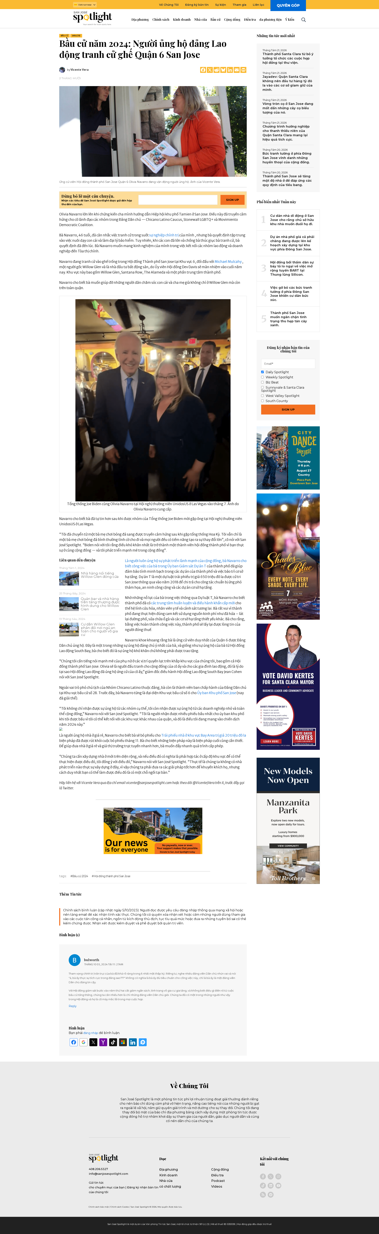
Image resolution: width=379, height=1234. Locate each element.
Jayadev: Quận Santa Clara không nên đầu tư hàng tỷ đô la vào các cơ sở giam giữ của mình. (287, 83)
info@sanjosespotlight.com (108, 1174)
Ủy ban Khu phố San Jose (216, 693)
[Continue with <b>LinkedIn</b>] (133, 1042)
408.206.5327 (98, 1169)
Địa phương (168, 1169)
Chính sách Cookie (120, 1207)
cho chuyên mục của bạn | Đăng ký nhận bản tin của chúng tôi (123, 1190)
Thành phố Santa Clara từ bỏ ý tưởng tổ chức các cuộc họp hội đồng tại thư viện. (288, 58)
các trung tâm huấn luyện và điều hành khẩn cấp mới (193, 603)
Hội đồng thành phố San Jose (112, 876)
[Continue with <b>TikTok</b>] (113, 1042)
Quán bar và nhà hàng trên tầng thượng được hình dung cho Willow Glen (100, 604)
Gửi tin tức (96, 1182)
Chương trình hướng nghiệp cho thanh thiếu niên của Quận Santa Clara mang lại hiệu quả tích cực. (286, 133)
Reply (73, 1006)
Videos (216, 1186)
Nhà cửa (166, 1181)
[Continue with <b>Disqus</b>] (143, 1042)
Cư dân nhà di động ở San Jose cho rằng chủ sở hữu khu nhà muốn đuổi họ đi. (292, 220)
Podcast (218, 1181)
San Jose (76, 35)
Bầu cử (64, 35)
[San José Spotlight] (96, 18)
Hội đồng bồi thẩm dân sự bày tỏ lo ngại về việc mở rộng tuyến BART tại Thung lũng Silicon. (292, 268)
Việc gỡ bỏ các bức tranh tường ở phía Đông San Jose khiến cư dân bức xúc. (291, 294)
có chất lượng (170, 1186)
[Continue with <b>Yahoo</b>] (103, 1042)
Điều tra (217, 1175)
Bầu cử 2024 (80, 876)
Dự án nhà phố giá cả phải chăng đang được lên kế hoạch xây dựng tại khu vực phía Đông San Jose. (292, 243)
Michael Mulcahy (228, 261)
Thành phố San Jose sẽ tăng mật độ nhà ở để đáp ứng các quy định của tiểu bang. (287, 180)
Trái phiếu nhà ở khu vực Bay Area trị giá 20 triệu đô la (203, 735)
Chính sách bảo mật (99, 1207)
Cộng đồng (220, 1169)
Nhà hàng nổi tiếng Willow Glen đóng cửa (100, 575)
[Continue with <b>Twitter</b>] (93, 1042)
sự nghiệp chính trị (164, 235)
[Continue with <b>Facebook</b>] (74, 1042)
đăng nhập (90, 1033)
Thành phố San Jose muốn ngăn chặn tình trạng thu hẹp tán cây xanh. (288, 319)
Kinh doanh (168, 1175)
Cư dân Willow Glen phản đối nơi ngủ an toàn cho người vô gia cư (99, 629)
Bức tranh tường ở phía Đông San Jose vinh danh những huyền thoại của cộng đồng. (287, 158)
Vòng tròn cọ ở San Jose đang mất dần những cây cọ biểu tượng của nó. (288, 108)
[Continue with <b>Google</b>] (83, 1042)
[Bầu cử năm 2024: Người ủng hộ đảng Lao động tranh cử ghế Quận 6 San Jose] (153, 131)
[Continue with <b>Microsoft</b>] (123, 1042)
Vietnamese (84, 4)
